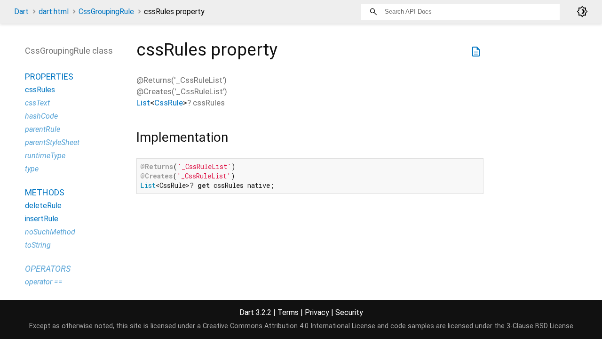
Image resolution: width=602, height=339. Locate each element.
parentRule (42, 129)
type (32, 168)
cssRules (40, 89)
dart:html (54, 11)
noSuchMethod (50, 231)
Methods (44, 192)
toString (38, 245)
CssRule (168, 102)
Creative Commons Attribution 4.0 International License (289, 326)
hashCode (41, 116)
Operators (48, 269)
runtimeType (45, 155)
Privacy (317, 312)
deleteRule (43, 205)
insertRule (41, 218)
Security (349, 312)
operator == (44, 281)
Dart (21, 11)
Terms (288, 312)
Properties (49, 76)
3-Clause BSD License (540, 326)
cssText (37, 102)
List (143, 102)
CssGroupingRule (106, 11)
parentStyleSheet (52, 142)
